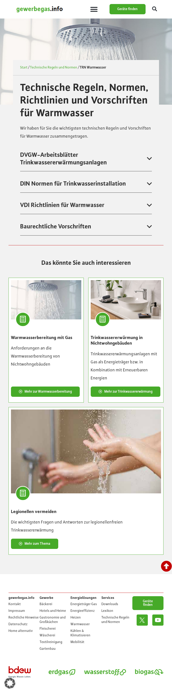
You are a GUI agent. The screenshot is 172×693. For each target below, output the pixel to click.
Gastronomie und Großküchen (53, 620)
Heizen (76, 617)
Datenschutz (18, 624)
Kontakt (15, 604)
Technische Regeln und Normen (53, 67)
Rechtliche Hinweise (24, 617)
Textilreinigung (51, 642)
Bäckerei (46, 604)
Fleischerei (48, 629)
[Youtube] (157, 620)
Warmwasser (80, 624)
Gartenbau (48, 649)
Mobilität (77, 642)
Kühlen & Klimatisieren (80, 633)
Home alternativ (21, 631)
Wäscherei (47, 635)
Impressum (17, 611)
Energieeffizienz (83, 611)
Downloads (109, 604)
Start (24, 67)
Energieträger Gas (84, 604)
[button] (94, 9)
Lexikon (107, 611)
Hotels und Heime (53, 611)
